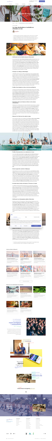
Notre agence (17, 419)
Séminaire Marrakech (28, 428)
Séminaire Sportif (37, 422)
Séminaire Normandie (28, 426)
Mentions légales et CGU (37, 438)
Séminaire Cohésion (38, 419)
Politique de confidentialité (43, 438)
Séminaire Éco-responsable (39, 424)
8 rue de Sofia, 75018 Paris (9, 421)
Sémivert (17, 425)
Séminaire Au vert (38, 421)
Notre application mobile (18, 421)
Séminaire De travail (38, 428)
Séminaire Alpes (27, 425)
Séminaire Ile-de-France (28, 424)
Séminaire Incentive (38, 423)
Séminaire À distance (38, 420)
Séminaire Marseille (28, 423)
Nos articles (17, 423)
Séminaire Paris (27, 419)
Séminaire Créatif (37, 426)
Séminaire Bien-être (38, 427)
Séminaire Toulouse (28, 420)
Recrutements (17, 422)
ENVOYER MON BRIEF (42, 1)
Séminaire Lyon (27, 421)
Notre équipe (17, 420)
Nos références (17, 424)
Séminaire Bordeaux (28, 422)
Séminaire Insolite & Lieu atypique (39, 425)
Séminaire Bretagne (28, 427)
